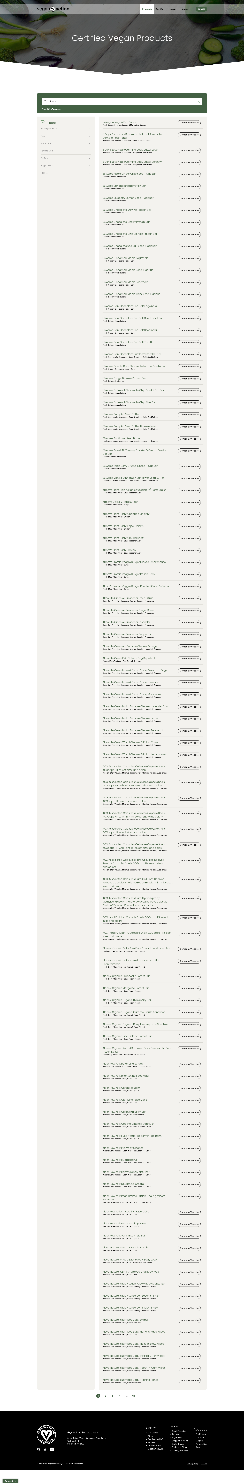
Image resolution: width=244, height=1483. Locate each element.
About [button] (185, 9)
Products (147, 9)
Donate (201, 8)
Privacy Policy (192, 1464)
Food (43, 136)
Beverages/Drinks (49, 128)
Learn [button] (173, 9)
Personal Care (47, 151)
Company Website (189, 122)
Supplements (46, 165)
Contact (204, 1464)
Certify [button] (159, 9)
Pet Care (44, 158)
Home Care (46, 143)
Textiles (44, 173)
